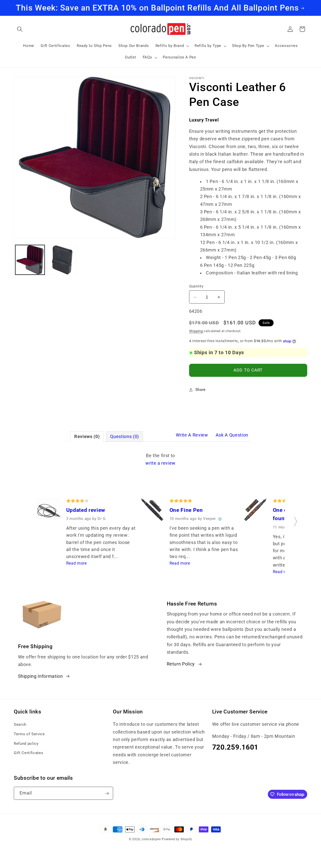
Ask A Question (232, 435)
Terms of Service (29, 734)
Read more (76, 563)
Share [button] (200, 390)
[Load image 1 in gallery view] (30, 260)
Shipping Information (40, 676)
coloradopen (151, 839)
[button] (20, 29)
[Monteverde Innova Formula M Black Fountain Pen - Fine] (152, 510)
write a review (160, 463)
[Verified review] (220, 519)
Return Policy (181, 663)
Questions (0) (124, 436)
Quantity (196, 286)
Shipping (196, 331)
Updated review (85, 510)
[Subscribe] (107, 793)
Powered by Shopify (177, 839)
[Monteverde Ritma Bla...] (48, 510)
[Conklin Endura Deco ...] (255, 510)
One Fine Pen (186, 510)
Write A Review (192, 435)
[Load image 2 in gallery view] (62, 260)
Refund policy (26, 743)
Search (20, 724)
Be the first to (160, 459)
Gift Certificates (28, 753)
